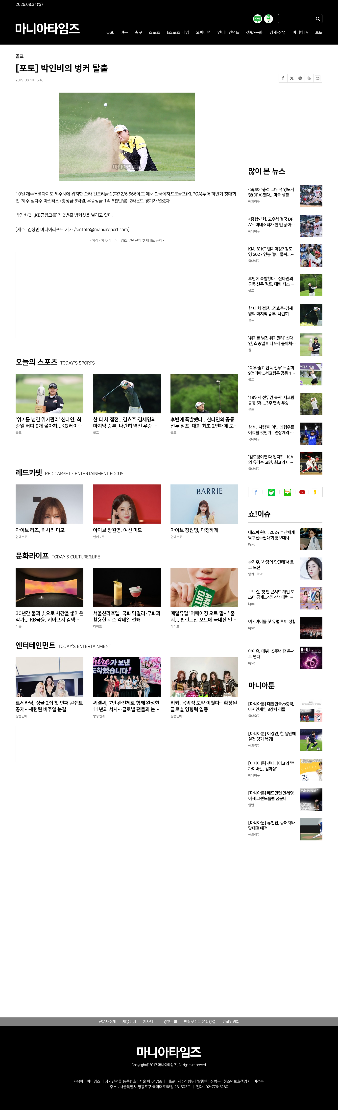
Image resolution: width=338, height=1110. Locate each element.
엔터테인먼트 (228, 32)
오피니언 (203, 32)
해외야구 (254, 201)
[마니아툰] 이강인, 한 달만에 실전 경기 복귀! (272, 736)
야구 (124, 32)
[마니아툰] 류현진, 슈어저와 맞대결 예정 (271, 826)
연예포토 (21, 537)
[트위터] (292, 78)
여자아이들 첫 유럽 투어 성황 (272, 621)
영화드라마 (255, 574)
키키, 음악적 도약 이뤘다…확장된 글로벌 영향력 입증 (203, 706)
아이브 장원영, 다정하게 (194, 530)
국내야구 (254, 261)
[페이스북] (283, 78)
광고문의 (170, 1022)
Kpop (252, 544)
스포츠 (154, 32)
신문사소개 (107, 1022)
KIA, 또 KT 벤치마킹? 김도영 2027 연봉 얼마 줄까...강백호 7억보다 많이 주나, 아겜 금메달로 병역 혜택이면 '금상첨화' (272, 252)
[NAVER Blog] (287, 492)
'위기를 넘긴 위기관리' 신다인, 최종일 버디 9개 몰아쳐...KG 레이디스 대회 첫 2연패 (49, 423)
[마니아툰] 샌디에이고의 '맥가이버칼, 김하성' (271, 766)
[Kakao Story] (314, 492)
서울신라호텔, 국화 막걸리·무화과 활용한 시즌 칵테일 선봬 (126, 617)
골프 (110, 32)
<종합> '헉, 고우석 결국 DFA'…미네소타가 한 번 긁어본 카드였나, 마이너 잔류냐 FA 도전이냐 (271, 222)
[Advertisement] (81, 294)
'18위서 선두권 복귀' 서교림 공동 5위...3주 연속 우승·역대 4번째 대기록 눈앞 (271, 400)
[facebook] (256, 492)
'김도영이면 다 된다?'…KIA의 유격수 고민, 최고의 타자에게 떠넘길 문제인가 (270, 460)
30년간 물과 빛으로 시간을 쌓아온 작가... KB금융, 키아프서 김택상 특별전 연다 (49, 617)
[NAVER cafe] (271, 492)
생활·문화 (254, 32)
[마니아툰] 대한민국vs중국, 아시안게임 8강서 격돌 (271, 707)
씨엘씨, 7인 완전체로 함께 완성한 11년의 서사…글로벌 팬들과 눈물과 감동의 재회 (126, 706)
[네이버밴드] (309, 78)
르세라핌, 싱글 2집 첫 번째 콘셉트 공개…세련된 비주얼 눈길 (49, 706)
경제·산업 (277, 32)
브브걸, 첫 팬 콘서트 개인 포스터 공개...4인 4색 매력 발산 (271, 595)
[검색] (318, 18)
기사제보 (150, 1022)
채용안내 (129, 1022)
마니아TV (300, 32)
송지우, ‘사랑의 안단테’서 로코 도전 (271, 565)
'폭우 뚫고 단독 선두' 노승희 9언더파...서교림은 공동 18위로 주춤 (271, 371)
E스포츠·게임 (178, 32)
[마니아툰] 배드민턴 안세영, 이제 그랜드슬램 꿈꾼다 (271, 796)
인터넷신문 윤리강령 (200, 1022)
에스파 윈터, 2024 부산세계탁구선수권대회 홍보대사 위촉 (271, 535)
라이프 (97, 626)
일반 (251, 805)
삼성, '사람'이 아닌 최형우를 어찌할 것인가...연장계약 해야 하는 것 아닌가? (271, 430)
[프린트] (318, 78)
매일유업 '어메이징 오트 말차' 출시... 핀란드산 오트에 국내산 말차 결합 (203, 617)
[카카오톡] (300, 78)
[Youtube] (302, 492)
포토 (319, 32)
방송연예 (21, 716)
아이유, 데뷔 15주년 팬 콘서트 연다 (271, 654)
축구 (138, 32)
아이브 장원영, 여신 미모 (117, 530)
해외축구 (254, 745)
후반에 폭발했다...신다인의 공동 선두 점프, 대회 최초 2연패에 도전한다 (204, 423)
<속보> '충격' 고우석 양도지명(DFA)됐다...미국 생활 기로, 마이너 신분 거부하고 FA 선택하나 (271, 192)
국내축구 (254, 716)
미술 (19, 626)
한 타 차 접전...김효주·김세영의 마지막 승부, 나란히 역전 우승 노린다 (125, 423)
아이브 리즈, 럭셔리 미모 (40, 530)
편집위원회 (231, 1022)
